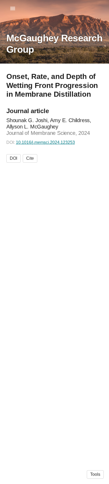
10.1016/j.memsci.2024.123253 (45, 142)
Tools (95, 474)
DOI (13, 158)
